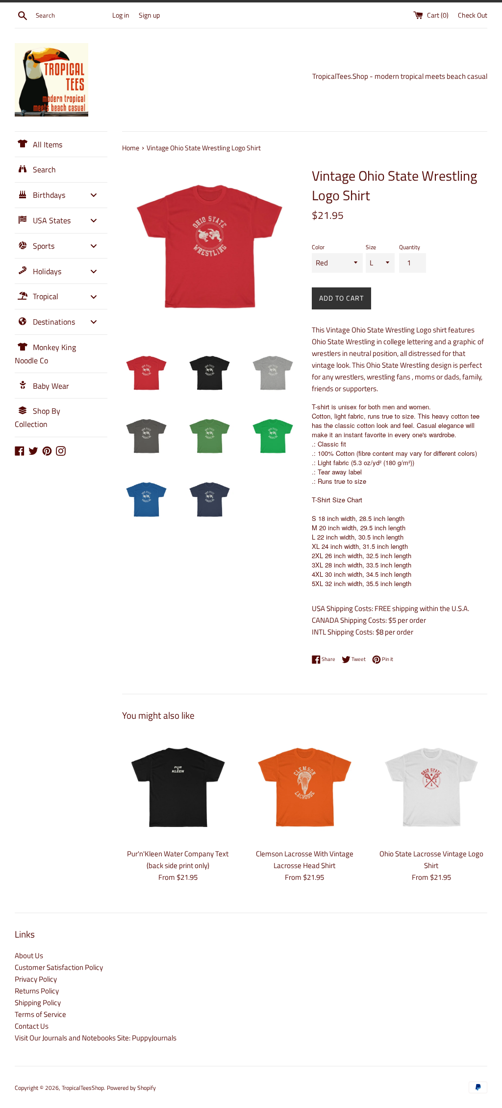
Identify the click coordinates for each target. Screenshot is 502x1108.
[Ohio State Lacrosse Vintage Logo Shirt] (431, 787)
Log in (120, 15)
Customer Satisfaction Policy (59, 967)
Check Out (472, 15)
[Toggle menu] (93, 195)
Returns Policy (37, 990)
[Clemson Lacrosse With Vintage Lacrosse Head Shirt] (304, 787)
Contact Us (32, 1026)
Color (318, 247)
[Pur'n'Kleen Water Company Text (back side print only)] (178, 787)
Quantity (409, 247)
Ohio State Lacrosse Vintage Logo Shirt (431, 859)
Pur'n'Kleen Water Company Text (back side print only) (177, 859)
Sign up (149, 15)
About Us (29, 955)
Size (371, 247)
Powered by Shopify (131, 1087)
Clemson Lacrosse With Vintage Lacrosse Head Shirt (304, 859)
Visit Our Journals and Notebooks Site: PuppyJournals (95, 1037)
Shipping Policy (38, 1002)
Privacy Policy (36, 979)
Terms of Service (40, 1014)
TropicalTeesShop (83, 1087)
